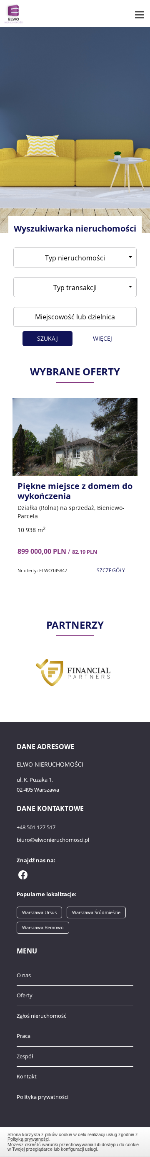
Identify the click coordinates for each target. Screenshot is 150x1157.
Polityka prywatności (42, 1097)
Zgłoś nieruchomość (41, 1015)
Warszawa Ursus (39, 912)
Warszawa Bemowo (43, 927)
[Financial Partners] (75, 671)
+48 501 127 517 (36, 827)
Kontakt (27, 1076)
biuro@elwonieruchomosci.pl (53, 840)
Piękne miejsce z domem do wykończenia (75, 491)
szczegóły (111, 570)
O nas (24, 975)
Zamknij (75, 1140)
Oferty (24, 995)
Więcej (102, 338)
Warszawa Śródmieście (96, 912)
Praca (23, 1036)
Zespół (25, 1056)
